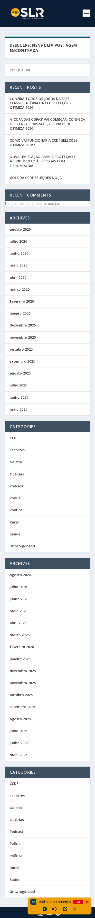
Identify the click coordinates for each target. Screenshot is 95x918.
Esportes (17, 450)
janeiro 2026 (20, 313)
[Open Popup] (65, 909)
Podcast (16, 486)
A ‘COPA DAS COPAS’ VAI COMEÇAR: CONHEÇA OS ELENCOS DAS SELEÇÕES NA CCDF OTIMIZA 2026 (47, 123)
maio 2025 (18, 409)
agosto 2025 (20, 373)
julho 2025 (18, 385)
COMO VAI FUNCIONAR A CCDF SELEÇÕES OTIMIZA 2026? (43, 142)
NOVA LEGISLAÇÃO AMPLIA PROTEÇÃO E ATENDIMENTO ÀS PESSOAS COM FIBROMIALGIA (43, 161)
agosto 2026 (20, 229)
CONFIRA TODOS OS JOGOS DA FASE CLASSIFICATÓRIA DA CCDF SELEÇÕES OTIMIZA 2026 (40, 103)
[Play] (45, 909)
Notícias (17, 474)
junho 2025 (19, 397)
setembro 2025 (22, 361)
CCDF (14, 438)
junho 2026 (19, 253)
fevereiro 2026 (22, 301)
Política (16, 510)
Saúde (15, 534)
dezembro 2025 (23, 325)
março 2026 (19, 289)
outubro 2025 (21, 349)
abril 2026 (18, 277)
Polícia (15, 498)
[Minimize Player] (74, 909)
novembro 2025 (23, 337)
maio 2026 (18, 265)
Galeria (16, 462)
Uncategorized (22, 546)
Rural (14, 522)
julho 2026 (18, 241)
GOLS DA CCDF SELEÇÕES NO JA (36, 177)
